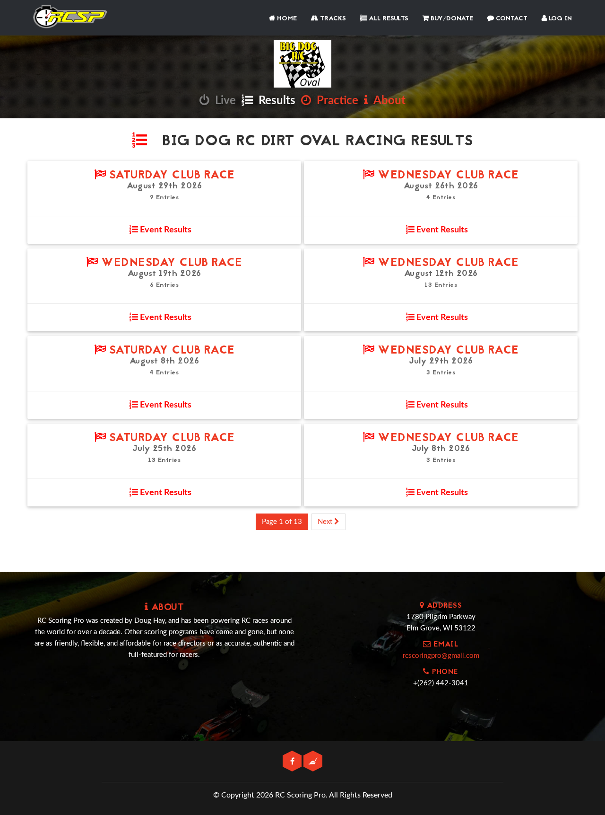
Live (222, 100)
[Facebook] (293, 761)
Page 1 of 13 (282, 521)
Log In (559, 19)
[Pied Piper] (312, 761)
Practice (334, 100)
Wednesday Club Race (446, 176)
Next (326, 521)
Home (286, 19)
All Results (387, 19)
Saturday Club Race (170, 176)
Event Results (164, 230)
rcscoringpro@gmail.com (441, 655)
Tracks (332, 19)
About (387, 100)
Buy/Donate (451, 19)
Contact (510, 19)
